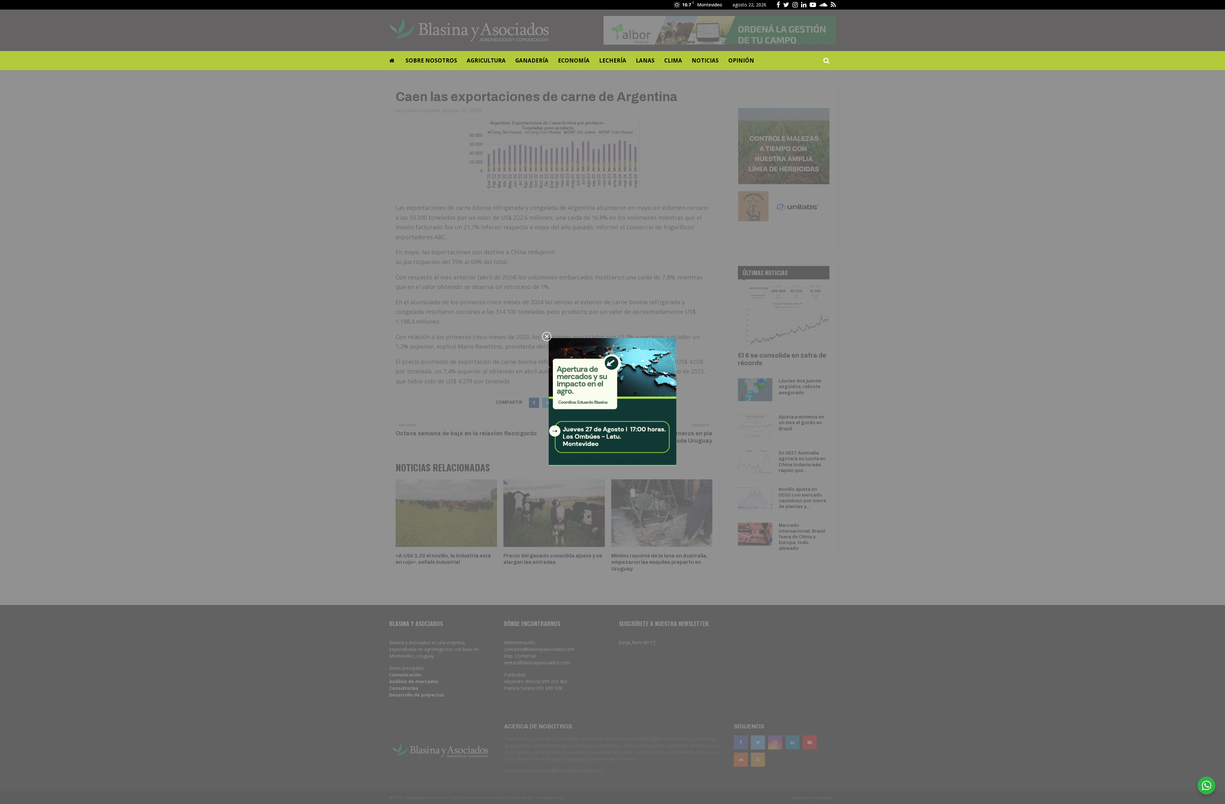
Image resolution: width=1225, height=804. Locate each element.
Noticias (705, 60)
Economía (574, 60)
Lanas (645, 60)
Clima (673, 60)
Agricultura (486, 60)
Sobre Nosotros (431, 60)
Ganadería (531, 60)
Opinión (741, 60)
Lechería (612, 60)
